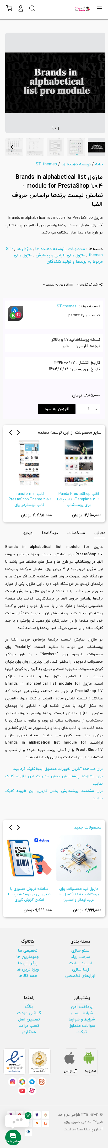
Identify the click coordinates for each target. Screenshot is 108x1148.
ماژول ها (24, 249)
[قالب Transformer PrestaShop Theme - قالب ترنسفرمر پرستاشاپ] (29, 463)
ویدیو (28, 533)
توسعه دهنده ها (49, 249)
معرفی (99, 533)
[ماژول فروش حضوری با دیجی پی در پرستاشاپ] (29, 858)
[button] (21, 8)
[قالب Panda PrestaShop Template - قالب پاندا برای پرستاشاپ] (78, 463)
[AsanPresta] (82, 8)
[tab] (90, 285)
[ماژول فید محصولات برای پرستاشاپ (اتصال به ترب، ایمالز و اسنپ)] (78, 858)
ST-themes (67, 306)
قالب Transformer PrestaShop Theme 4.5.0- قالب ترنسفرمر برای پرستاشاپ (29, 502)
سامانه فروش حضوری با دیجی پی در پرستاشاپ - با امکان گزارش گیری (29, 894)
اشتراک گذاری (89, 285)
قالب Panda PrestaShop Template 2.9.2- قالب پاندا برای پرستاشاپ (78, 499)
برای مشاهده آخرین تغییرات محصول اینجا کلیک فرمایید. (58, 768)
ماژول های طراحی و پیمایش (60, 255)
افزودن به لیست (57, 285)
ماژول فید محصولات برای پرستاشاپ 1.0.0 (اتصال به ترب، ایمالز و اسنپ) (79, 894)
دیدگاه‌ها (50, 533)
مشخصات (76, 533)
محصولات (76, 249)
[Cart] (8, 8)
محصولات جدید (87, 827)
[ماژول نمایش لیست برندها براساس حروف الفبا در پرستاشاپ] (55, 82)
